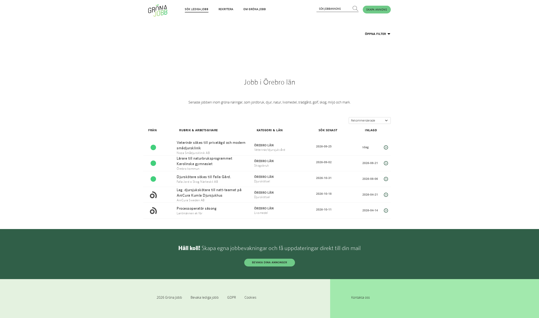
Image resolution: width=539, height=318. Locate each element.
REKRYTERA (226, 9)
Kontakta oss (360, 297)
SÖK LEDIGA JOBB (196, 9)
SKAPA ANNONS (376, 9)
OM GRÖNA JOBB (254, 9)
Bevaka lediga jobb (205, 297)
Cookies (250, 297)
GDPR (231, 297)
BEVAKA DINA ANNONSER (269, 262)
